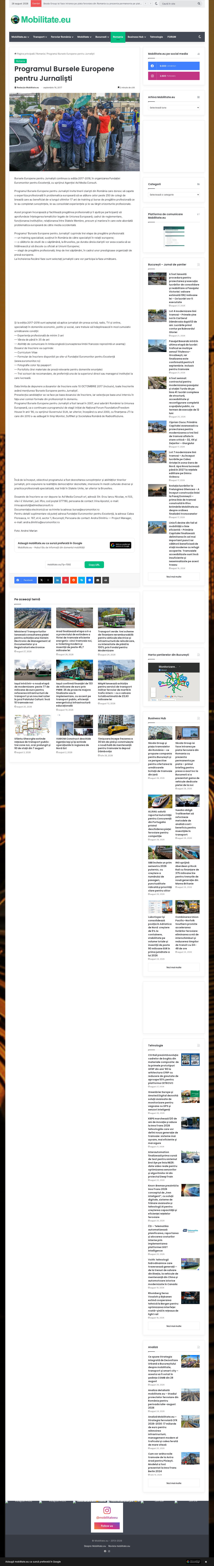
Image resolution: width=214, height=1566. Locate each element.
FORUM (172, 36)
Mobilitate (83, 36)
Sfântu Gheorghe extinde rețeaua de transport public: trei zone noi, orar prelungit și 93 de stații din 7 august (32, 743)
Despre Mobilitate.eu (95, 1546)
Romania (118, 36)
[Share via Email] (97, 580)
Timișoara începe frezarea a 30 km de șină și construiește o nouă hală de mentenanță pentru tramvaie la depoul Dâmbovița (115, 745)
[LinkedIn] (57, 580)
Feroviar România (61, 36)
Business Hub (135, 36)
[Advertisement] (140, 18)
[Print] (105, 580)
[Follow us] (107, 1512)
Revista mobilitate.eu (119, 1546)
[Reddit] (73, 580)
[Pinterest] (65, 580)
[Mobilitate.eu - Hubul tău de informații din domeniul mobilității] (40, 19)
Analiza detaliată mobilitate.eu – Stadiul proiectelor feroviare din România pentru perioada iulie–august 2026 (163, 1399)
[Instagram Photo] (22, 1518)
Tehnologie (156, 36)
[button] (107, 1561)
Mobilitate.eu (19, 36)
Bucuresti (100, 36)
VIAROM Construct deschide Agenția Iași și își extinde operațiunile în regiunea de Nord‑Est (73, 743)
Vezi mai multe (173, 576)
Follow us (107, 1525)
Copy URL (94, 564)
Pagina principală (25, 53)
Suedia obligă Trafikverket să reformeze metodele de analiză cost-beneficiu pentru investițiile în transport (185, 822)
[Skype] (81, 580)
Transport (38, 36)
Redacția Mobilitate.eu (28, 87)
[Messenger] (89, 580)
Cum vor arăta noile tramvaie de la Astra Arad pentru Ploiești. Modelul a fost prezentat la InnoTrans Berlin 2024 (162, 1462)
